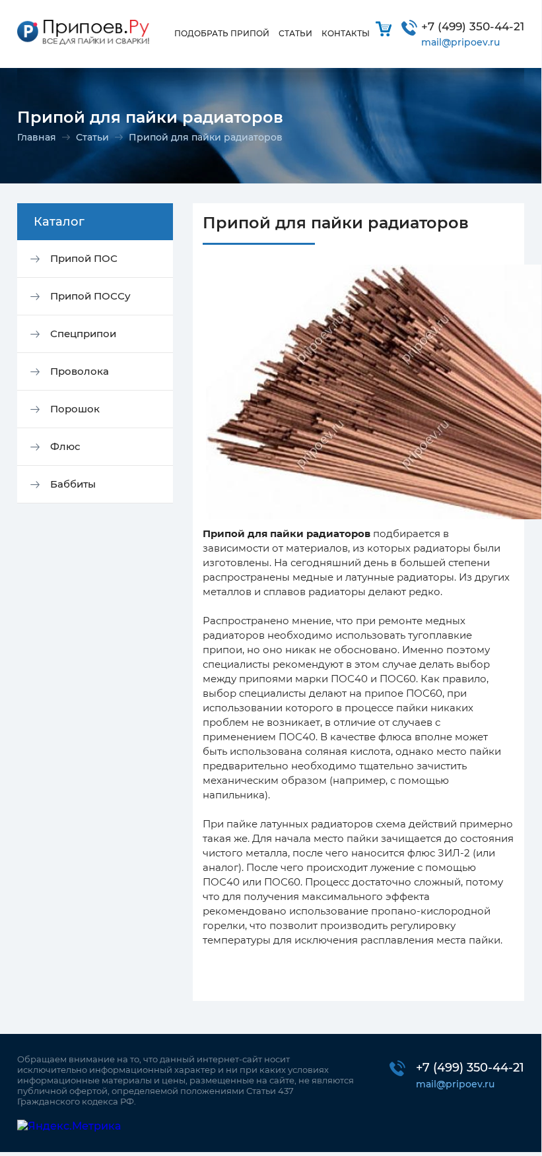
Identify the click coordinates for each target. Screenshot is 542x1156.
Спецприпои (83, 333)
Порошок (75, 408)
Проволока (79, 371)
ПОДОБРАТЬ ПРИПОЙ (221, 33)
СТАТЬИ (295, 33)
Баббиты (73, 484)
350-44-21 (472, 26)
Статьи (92, 137)
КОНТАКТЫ (346, 33)
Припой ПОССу (90, 296)
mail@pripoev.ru (460, 42)
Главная (36, 137)
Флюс (65, 446)
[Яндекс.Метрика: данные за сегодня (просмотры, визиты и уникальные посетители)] (69, 1126)
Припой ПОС (84, 258)
